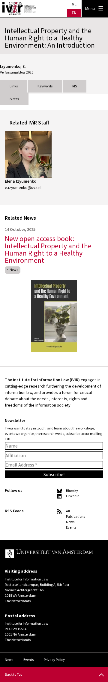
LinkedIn (73, 496)
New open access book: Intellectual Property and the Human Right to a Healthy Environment (48, 249)
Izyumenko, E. (13, 66)
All (68, 511)
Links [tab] (14, 86)
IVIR (19, 8)
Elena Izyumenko (20, 181)
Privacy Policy (54, 659)
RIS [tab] (74, 86)
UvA (49, 554)
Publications (75, 516)
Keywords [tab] (45, 86)
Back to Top (13, 674)
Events (71, 527)
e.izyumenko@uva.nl (23, 187)
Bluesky (72, 490)
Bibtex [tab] (14, 98)
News (14, 269)
